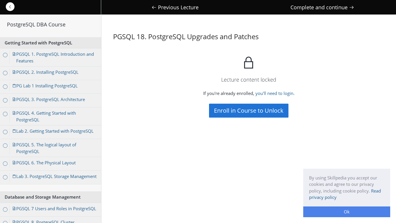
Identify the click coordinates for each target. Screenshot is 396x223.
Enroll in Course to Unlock (249, 110)
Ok (347, 212)
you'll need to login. (275, 93)
